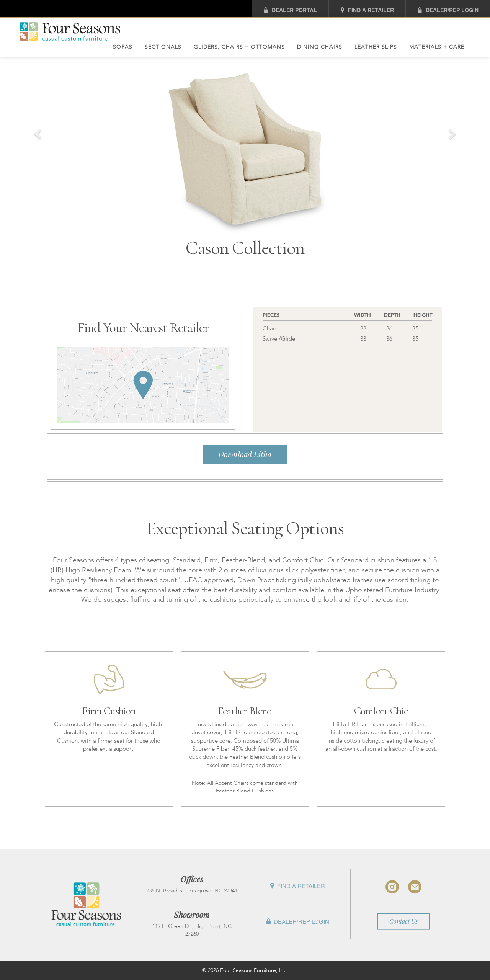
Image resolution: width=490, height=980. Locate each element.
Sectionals (163, 47)
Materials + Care (436, 47)
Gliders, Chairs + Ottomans (239, 47)
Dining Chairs (319, 47)
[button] (37, 132)
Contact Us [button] (403, 921)
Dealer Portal (294, 10)
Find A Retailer (371, 10)
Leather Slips (375, 47)
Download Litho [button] (244, 454)
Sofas (122, 47)
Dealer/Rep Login (452, 10)
